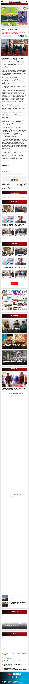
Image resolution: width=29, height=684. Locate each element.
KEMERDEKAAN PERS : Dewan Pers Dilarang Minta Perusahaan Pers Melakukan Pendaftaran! (20, 225)
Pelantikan (5, 174)
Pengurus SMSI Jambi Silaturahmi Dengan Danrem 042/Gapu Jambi (20, 236)
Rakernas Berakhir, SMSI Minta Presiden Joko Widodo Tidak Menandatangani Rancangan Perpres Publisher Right (20, 213)
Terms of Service (7, 682)
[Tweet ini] (21, 36)
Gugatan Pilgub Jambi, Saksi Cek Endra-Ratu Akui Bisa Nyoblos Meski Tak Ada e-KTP (13, 624)
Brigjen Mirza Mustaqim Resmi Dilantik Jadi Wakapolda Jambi (13, 657)
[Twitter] (14, 180)
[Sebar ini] (19, 36)
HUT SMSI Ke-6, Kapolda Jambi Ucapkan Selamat (7, 225)
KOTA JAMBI (4, 36)
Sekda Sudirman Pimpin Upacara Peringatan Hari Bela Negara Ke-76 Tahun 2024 (15, 661)
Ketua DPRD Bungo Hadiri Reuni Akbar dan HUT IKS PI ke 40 (17, 603)
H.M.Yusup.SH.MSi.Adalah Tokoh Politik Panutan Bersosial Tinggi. (17, 495)
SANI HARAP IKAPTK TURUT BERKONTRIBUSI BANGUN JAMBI (15, 654)
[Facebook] (12, 180)
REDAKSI (15, 682)
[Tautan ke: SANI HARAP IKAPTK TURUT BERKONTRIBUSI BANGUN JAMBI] (14, 644)
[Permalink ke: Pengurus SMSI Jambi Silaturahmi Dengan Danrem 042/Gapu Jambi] (21, 231)
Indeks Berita (21, 682)
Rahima (10, 174)
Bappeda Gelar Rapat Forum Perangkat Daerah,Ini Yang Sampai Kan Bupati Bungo (7, 186)
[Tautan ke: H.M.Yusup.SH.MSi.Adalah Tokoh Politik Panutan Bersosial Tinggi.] (5, 544)
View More (14, 283)
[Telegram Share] (23, 36)
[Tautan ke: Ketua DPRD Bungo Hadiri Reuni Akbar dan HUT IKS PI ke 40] (5, 604)
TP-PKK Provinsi (17, 174)
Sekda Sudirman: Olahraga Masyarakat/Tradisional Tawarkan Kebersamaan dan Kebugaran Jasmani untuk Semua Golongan (15, 669)
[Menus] (2, 1)
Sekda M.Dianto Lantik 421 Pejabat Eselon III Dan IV (21, 184)
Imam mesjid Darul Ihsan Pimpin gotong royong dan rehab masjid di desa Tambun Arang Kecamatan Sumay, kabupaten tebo (18, 596)
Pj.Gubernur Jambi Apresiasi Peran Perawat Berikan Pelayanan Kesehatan (13, 389)
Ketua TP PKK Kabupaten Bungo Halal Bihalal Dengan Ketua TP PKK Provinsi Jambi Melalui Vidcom (20, 196)
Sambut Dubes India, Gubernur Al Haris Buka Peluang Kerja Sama (14, 665)
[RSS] (17, 180)
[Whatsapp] (26, 36)
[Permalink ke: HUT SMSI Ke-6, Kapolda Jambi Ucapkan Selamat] (8, 219)
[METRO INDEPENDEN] (15, 1)
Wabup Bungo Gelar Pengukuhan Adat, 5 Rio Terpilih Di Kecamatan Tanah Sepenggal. (7, 196)
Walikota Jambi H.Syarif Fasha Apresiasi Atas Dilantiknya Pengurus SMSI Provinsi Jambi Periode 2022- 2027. (8, 236)
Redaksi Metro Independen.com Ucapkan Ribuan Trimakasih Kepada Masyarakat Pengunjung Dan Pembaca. (17, 394)
